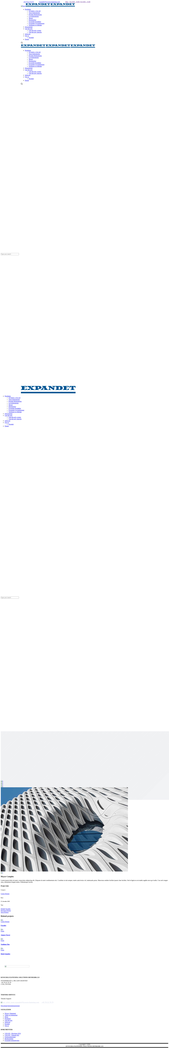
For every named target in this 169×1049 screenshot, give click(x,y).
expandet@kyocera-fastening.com (49, 2)
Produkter (8, 1019)
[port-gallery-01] (2, 781)
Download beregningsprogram (10, 1006)
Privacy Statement (10, 1013)
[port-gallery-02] (2, 783)
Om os (7, 1026)
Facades (7, 909)
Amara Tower (5, 935)
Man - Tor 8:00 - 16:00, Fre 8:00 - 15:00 (77, 2)
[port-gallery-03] (2, 784)
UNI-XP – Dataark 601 (12, 1035)
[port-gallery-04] (2, 786)
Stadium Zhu (5, 944)
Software (7, 1022)
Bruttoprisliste (9, 1039)
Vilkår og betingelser (11, 1015)
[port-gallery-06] (2, 873)
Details (3, 909)
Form (2, 931)
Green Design (5, 894)
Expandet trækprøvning (12, 1040)
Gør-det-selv (8, 1020)
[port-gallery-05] (64, 871)
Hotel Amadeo (5, 954)
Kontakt (7, 1024)
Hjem (6, 1017)
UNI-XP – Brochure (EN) (13, 1033)
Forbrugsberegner (10, 1037)
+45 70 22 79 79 (28, 2)
